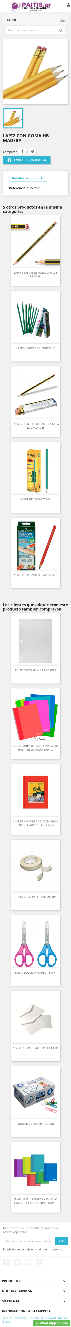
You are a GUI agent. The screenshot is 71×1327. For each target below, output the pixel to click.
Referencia (17, 188)
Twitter (17, 1262)
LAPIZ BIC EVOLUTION (35, 499)
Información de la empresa (26, 1311)
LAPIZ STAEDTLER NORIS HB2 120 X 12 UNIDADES (35, 426)
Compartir (22, 151)
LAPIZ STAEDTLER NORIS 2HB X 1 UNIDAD (35, 274)
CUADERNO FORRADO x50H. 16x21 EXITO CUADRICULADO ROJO (35, 823)
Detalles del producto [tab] (28, 178)
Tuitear (32, 151)
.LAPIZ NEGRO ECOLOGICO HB (35, 348)
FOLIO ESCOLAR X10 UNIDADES (35, 670)
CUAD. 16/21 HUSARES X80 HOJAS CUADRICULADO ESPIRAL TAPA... (35, 1201)
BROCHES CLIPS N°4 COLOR (35, 1124)
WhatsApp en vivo (53, 1323)
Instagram (39, 1262)
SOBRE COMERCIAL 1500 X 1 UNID (35, 1048)
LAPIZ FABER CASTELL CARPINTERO (35, 575)
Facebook (6, 1262)
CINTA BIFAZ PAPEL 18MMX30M (35, 897)
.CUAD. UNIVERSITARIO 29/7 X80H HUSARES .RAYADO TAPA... (35, 748)
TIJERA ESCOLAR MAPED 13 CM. (35, 972)
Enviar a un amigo (26, 160)
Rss (28, 1262)
